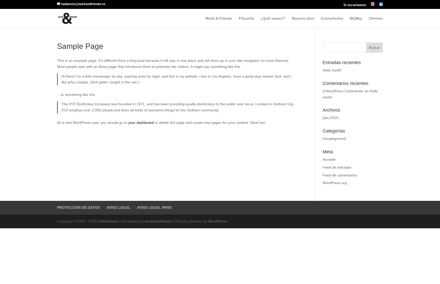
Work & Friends (218, 18)
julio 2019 (330, 118)
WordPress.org (335, 183)
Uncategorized (334, 139)
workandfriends (158, 221)
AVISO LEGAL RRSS (154, 207)
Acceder (329, 159)
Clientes (376, 18)
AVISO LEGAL (118, 207)
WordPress (217, 221)
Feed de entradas (337, 167)
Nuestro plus (303, 18)
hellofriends (108, 221)
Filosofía (246, 18)
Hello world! (332, 70)
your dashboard (141, 123)
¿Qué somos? (273, 18)
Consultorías (332, 18)
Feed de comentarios (340, 175)
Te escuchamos (354, 5)
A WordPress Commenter (343, 91)
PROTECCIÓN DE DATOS (78, 207)
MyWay (356, 18)
